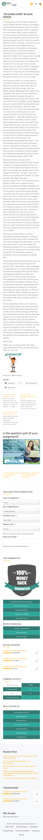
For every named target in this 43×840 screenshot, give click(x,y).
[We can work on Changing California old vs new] (29, 402)
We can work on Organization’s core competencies (16, 762)
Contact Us (36, 831)
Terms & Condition (22, 831)
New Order (10, 827)
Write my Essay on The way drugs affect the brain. (19, 767)
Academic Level (10, 516)
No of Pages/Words (11, 507)
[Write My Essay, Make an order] (21, 451)
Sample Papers (21, 827)
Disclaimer (34, 827)
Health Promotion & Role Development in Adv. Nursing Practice (20, 757)
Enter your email (10, 537)
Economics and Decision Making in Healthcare (20, 778)
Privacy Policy (8, 831)
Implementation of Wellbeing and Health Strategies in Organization (30, 475)
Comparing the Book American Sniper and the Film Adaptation (12, 475)
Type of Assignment (11, 498)
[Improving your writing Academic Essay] (11, 418)
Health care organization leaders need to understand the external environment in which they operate (20, 773)
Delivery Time (9, 524)
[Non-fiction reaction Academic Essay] (11, 401)
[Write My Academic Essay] (10, 3)
